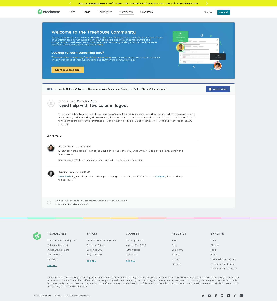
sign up (77, 204)
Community (126, 11)
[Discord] (241, 295)
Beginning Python (96, 245)
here (100, 44)
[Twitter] (203, 295)
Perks (213, 250)
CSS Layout (132, 254)
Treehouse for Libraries (222, 264)
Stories (175, 254)
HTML (50, 89)
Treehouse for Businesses (224, 268)
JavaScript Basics (134, 240)
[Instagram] (228, 295)
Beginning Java (95, 254)
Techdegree (105, 11)
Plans (72, 11)
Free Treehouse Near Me (223, 259)
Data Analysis (54, 254)
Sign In (208, 12)
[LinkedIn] (222, 295)
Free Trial (223, 12)
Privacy (58, 295)
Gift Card (176, 264)
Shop (213, 254)
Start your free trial (67, 69)
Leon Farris (64, 176)
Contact (176, 259)
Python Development (58, 250)
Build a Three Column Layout (150, 89)
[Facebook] (216, 295)
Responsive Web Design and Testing (108, 89)
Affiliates (215, 245)
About (175, 240)
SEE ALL (52, 265)
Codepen (160, 176)
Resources (146, 11)
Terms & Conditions (42, 295)
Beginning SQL (94, 250)
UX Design (52, 259)
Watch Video (219, 89)
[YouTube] (209, 295)
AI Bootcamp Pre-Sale (90, 3)
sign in (66, 204)
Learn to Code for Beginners (101, 240)
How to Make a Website (71, 89)
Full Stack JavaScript (57, 245)
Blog (174, 245)
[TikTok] (235, 295)
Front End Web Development (62, 240)
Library (87, 11)
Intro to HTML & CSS (136, 245)
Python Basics (133, 250)
